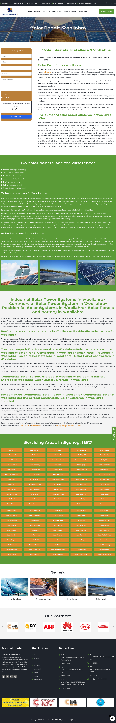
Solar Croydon (58, 464)
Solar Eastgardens (58, 504)
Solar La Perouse (104, 484)
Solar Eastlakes (81, 450)
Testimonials (37, 669)
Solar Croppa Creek (58, 460)
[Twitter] (109, 3)
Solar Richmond (58, 515)
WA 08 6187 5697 (45, 3)
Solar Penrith (35, 530)
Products (45, 11)
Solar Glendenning (81, 479)
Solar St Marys (81, 515)
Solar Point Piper (35, 535)
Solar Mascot (104, 504)
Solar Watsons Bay (104, 520)
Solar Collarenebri (34, 504)
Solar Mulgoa (12, 525)
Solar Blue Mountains (11, 474)
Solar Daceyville (58, 474)
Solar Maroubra (104, 499)
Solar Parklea (35, 520)
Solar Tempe (81, 540)
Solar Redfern (58, 510)
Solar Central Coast (35, 484)
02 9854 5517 (36, 426)
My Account (83, 11)
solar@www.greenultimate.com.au (68, 426)
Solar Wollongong (104, 545)
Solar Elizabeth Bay (81, 460)
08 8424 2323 (94, 663)
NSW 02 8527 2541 (17, 3)
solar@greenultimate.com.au (87, 3)
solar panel (47, 72)
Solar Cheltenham (35, 489)
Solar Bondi (11, 479)
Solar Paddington (35, 510)
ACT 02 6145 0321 (31, 3)
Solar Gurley (81, 499)
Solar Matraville (11, 510)
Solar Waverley (104, 525)
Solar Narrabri (11, 535)
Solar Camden (35, 455)
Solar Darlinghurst (58, 484)
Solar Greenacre (81, 489)
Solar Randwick (34, 554)
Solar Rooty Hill (58, 525)
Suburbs (36, 672)
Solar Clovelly (35, 499)
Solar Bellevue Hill (11, 464)
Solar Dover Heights (58, 494)
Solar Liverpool (104, 494)
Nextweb (82, 720)
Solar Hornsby (104, 455)
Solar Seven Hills (58, 554)
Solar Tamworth (81, 535)
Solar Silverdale (81, 510)
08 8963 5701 (65, 676)
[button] (46, 11)
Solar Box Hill (12, 489)
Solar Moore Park (11, 520)
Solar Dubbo (58, 499)
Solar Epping (81, 464)
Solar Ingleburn (104, 460)
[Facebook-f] (106, 3)
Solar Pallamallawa (35, 515)
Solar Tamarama (81, 530)
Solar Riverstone (58, 520)
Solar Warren (104, 510)
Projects (55, 11)
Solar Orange (12, 554)
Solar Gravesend (81, 484)
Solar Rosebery (58, 535)
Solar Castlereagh (34, 474)
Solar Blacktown (11, 469)
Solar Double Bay (58, 489)
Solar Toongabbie (81, 545)
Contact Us (37, 676)
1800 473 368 (24, 426)
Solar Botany (12, 484)
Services (37, 11)
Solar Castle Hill (35, 469)
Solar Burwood (34, 450)
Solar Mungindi (11, 530)
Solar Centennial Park (34, 479)
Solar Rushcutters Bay (58, 549)
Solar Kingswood (104, 474)
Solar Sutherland (81, 525)
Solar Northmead (12, 549)
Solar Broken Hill (12, 494)
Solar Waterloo (104, 515)
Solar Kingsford (104, 469)
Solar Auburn (11, 450)
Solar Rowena (58, 545)
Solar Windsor (104, 540)
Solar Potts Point (35, 540)
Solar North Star (12, 545)
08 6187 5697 (94, 675)
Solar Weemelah (104, 530)
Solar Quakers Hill (34, 545)
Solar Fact (37, 665)
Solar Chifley (35, 494)
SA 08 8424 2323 (58, 3)
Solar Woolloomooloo (104, 554)
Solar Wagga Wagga (81, 554)
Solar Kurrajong (104, 479)
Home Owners (6, 95)
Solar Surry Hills (81, 520)
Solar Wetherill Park (104, 535)
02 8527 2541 (65, 663)
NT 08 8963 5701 (71, 3)
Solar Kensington (104, 464)
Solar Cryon (58, 469)
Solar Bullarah (11, 504)
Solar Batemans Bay (12, 455)
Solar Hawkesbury (81, 504)
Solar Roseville (58, 540)
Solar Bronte (11, 499)
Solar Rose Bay (58, 530)
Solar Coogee (58, 450)
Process (36, 662)
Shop (61, 11)
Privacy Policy (38, 679)
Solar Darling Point (58, 479)
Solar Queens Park (34, 549)
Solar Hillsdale (104, 450)
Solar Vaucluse (81, 549)
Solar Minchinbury (11, 515)
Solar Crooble (58, 455)
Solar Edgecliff (81, 455)
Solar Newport (11, 540)
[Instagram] (115, 3)
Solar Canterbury (35, 464)
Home (30, 11)
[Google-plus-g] (112, 3)
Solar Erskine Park (81, 469)
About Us (36, 658)
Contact (74, 11)
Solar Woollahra (104, 549)
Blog (66, 11)
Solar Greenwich (81, 494)
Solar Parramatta (35, 525)
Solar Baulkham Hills (12, 460)
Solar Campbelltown (35, 460)
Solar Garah (81, 474)
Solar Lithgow (104, 489)
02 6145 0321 (65, 688)
